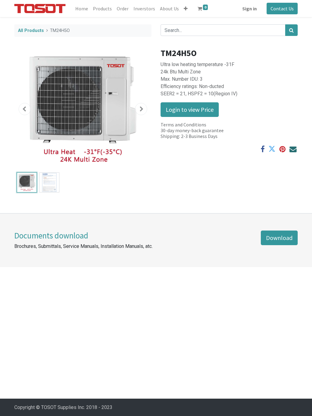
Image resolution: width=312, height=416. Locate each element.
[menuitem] (81, 8)
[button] (185, 8)
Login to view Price (190, 109)
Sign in (249, 8)
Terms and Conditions (183, 125)
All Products (31, 30)
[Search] (291, 30)
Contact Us (282, 8)
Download (279, 237)
